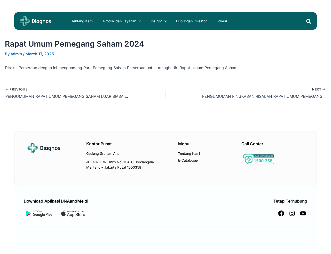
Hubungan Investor (191, 21)
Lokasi (221, 21)
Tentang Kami (82, 21)
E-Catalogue (188, 160)
